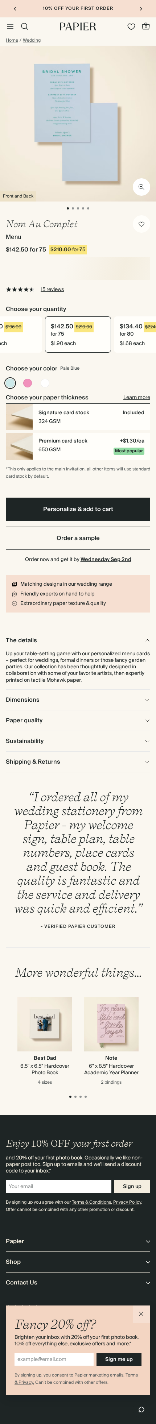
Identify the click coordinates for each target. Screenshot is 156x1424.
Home (12, 40)
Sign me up (119, 1359)
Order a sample (78, 538)
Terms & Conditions (91, 1202)
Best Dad (45, 1058)
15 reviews (52, 289)
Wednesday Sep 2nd (106, 560)
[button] (141, 1314)
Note (111, 1058)
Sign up (132, 1186)
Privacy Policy (127, 1202)
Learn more (136, 397)
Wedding (32, 40)
